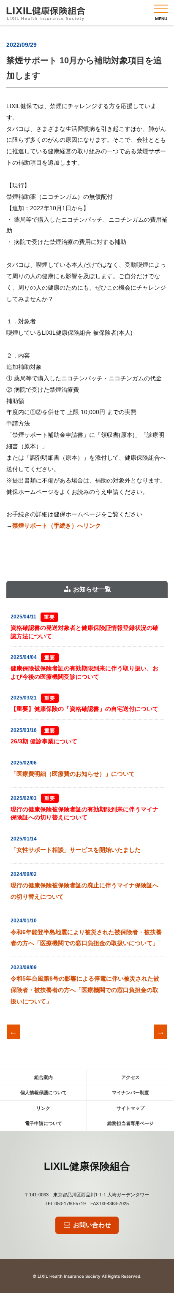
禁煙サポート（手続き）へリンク (56, 525)
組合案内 (43, 1077)
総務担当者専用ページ (130, 1123)
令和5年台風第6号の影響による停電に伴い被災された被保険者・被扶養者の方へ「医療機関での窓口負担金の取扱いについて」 (85, 990)
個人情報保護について (43, 1092)
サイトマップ (130, 1108)
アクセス (130, 1077)
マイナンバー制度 (130, 1092)
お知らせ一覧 (91, 589)
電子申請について (43, 1123)
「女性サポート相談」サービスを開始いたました (76, 849)
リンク (43, 1108)
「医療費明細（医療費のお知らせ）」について (73, 773)
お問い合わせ (91, 1224)
